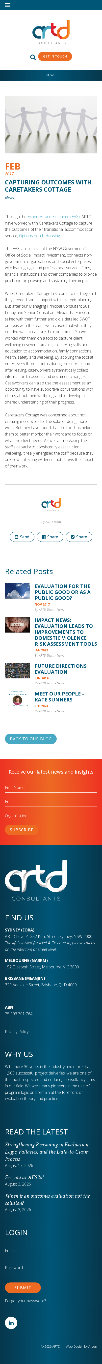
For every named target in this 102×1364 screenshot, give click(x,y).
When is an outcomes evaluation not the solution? (47, 1199)
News (51, 75)
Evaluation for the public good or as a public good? (63, 592)
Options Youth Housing (39, 235)
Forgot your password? (25, 1301)
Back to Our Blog (31, 739)
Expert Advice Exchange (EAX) (53, 216)
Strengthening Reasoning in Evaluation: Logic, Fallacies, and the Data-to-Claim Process (47, 1152)
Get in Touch (55, 56)
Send (24, 537)
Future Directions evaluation (61, 669)
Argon (92, 1346)
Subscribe (21, 830)
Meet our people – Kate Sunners (59, 696)
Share (52, 537)
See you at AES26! (24, 1177)
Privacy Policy (16, 1031)
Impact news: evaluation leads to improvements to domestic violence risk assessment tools (66, 632)
